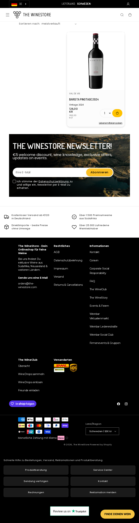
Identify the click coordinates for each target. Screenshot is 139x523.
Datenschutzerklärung (54, 181)
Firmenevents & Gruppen (105, 343)
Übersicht (24, 366)
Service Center (102, 470)
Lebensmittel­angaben (110, 123)
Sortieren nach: (29, 23)
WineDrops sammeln (31, 374)
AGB (56, 252)
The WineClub (98, 289)
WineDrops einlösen (30, 382)
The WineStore (81, 444)
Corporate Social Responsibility (99, 271)
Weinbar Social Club (101, 334)
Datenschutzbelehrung (68, 260)
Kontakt (94, 252)
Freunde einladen (28, 390)
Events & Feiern (99, 305)
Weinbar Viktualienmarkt (99, 316)
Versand (59, 276)
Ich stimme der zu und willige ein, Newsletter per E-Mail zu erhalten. (45, 185)
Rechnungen (36, 492)
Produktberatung (36, 470)
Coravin (94, 260)
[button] (8, 15)
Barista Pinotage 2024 (84, 99)
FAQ (92, 281)
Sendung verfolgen (36, 481)
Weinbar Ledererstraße (103, 326)
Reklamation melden (103, 492)
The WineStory (99, 297)
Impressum (61, 268)
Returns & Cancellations (68, 284)
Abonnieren (99, 172)
